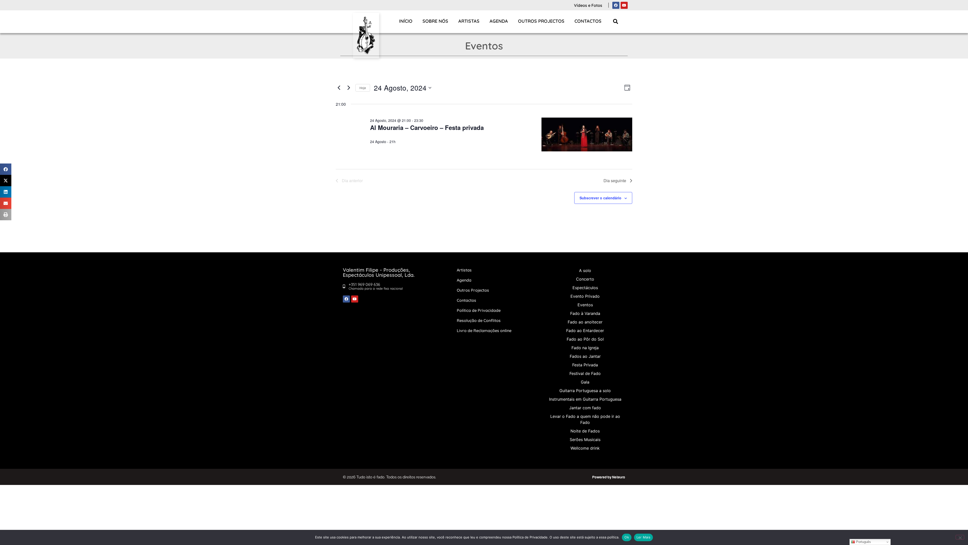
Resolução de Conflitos (479, 320)
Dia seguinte (614, 180)
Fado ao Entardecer (585, 330)
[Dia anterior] (339, 88)
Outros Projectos (541, 21)
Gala (585, 382)
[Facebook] (615, 5)
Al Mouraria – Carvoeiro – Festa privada (427, 127)
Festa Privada (585, 364)
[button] (616, 21)
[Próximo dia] (349, 88)
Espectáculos (585, 287)
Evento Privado (585, 296)
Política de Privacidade (479, 310)
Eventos (585, 304)
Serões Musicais (585, 439)
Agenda (499, 21)
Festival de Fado (585, 373)
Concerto (585, 279)
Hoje (362, 88)
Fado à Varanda (585, 313)
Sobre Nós (435, 21)
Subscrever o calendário (600, 197)
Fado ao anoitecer (585, 321)
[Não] (960, 537)
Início (405, 21)
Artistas (468, 21)
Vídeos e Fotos (588, 5)
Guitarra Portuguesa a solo (585, 390)
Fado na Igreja (585, 347)
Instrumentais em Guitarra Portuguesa (585, 399)
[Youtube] (624, 5)
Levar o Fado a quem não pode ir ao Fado (585, 419)
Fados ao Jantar (585, 356)
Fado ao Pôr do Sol (585, 339)
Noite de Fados (585, 430)
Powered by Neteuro (608, 477)
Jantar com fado (585, 407)
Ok (626, 537)
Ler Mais (643, 537)
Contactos (587, 21)
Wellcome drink (585, 448)
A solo (585, 270)
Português (863, 542)
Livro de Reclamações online (484, 330)
